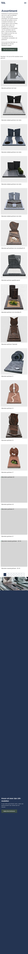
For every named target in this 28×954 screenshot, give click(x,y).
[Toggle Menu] (25, 3)
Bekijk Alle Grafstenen (9, 811)
